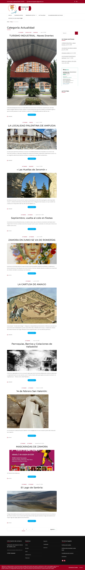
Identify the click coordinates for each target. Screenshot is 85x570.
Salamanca (28, 554)
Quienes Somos (18, 15)
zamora (9, 230)
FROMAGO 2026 (65, 53)
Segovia (45, 541)
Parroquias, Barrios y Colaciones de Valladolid (32, 345)
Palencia (31, 122)
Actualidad (42, 15)
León (26, 551)
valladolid (35, 32)
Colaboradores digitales (55, 15)
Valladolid (45, 544)
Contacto (64, 556)
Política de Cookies (66, 545)
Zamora (45, 547)
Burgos (27, 548)
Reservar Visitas (30, 15)
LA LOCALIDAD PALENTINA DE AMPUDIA (32, 125)
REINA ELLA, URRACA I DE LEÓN (69, 61)
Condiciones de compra (67, 553)
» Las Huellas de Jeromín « (32, 169)
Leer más (32, 114)
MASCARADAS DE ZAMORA (32, 446)
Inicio (10, 15)
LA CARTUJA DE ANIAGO (32, 284)
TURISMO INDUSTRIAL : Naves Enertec (31, 35)
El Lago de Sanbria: (32, 487)
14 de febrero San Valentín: (32, 391)
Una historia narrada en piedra (69, 48)
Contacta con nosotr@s (15, 18)
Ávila (26, 545)
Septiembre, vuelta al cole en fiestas (32, 218)
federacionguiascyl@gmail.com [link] (14, 550)
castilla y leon (28, 32)
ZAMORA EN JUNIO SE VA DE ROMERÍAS (31, 240)
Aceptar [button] (81, 567)
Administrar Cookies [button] (73, 567)
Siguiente (52, 529)
